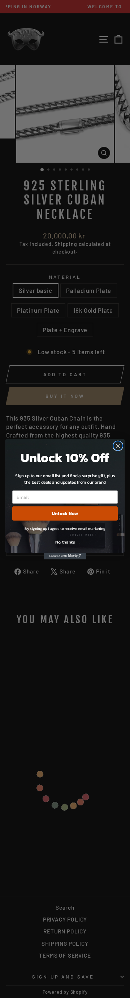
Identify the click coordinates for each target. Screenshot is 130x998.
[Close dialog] (118, 445)
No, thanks (65, 541)
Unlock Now (65, 513)
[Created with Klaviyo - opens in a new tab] (65, 556)
